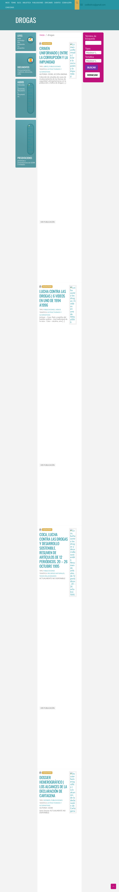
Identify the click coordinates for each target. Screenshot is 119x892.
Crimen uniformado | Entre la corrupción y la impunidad (53, 55)
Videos (58, 309)
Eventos (57, 3)
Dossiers (46, 800)
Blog (19, 3)
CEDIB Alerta (66, 3)
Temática (89, 56)
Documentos (23, 67)
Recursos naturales (56, 573)
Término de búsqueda (90, 37)
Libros (46, 66)
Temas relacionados (47, 576)
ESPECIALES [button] (49, 3)
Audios (20, 82)
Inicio (7, 3)
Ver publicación (47, 222)
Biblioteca (27, 3)
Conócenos (9, 7)
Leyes (19, 35)
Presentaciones (24, 158)
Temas (13, 3)
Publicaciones (37, 3)
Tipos (88, 48)
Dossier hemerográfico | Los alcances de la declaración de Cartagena (53, 786)
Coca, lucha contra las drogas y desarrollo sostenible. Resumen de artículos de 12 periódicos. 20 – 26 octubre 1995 (53, 550)
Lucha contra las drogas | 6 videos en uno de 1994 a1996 (52, 298)
